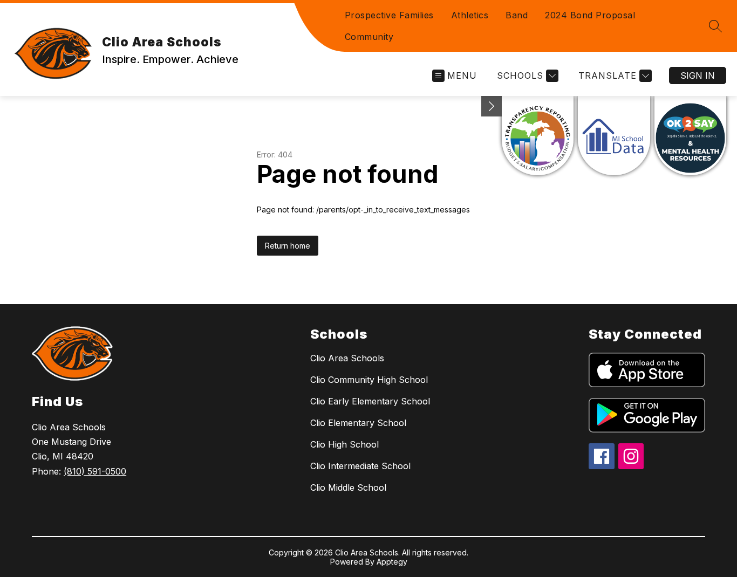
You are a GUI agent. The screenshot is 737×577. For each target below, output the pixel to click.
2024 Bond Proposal (590, 15)
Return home (287, 245)
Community (369, 36)
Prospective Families (389, 15)
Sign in (697, 75)
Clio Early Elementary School (370, 401)
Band (517, 15)
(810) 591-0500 (95, 471)
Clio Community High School (369, 379)
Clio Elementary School (358, 422)
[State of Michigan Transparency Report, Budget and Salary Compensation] (538, 135)
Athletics (470, 15)
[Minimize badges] (491, 106)
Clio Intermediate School (360, 466)
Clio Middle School (348, 487)
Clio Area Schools (347, 358)
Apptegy (392, 561)
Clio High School (344, 444)
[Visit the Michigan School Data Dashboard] (614, 135)
